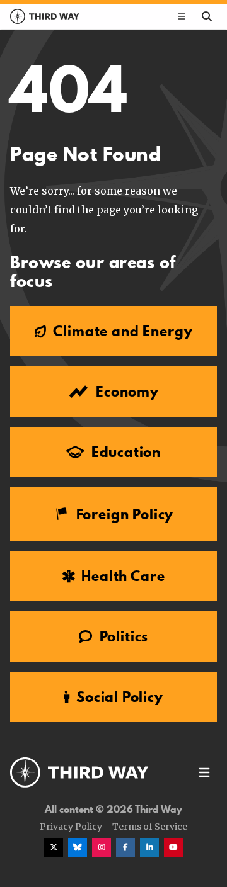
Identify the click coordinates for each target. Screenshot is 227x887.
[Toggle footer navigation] (204, 772)
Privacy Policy (71, 826)
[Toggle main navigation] (182, 16)
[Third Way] (79, 772)
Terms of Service (149, 826)
